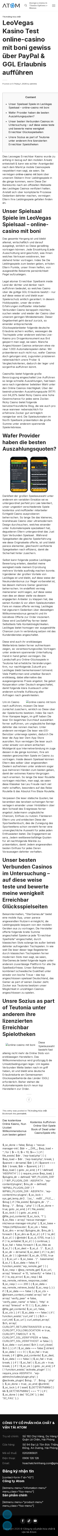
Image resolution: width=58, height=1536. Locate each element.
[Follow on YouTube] (35, 1521)
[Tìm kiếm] (25, 5)
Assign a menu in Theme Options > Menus (38, 5)
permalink (21, 1113)
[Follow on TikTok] (29, 1521)
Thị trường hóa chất (11, 17)
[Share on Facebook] (29, 1099)
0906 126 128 (30, 1458)
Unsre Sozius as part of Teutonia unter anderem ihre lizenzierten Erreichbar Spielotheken (29, 141)
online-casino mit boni (29, 174)
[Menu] (54, 5)
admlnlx (33, 84)
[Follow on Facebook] (23, 1521)
